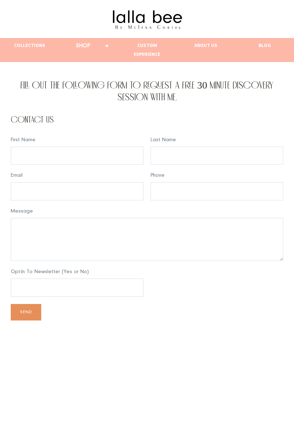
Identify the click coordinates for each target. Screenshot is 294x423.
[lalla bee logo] (147, 19)
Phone (158, 175)
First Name (23, 140)
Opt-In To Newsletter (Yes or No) (50, 272)
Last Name (163, 140)
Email (17, 175)
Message (22, 211)
